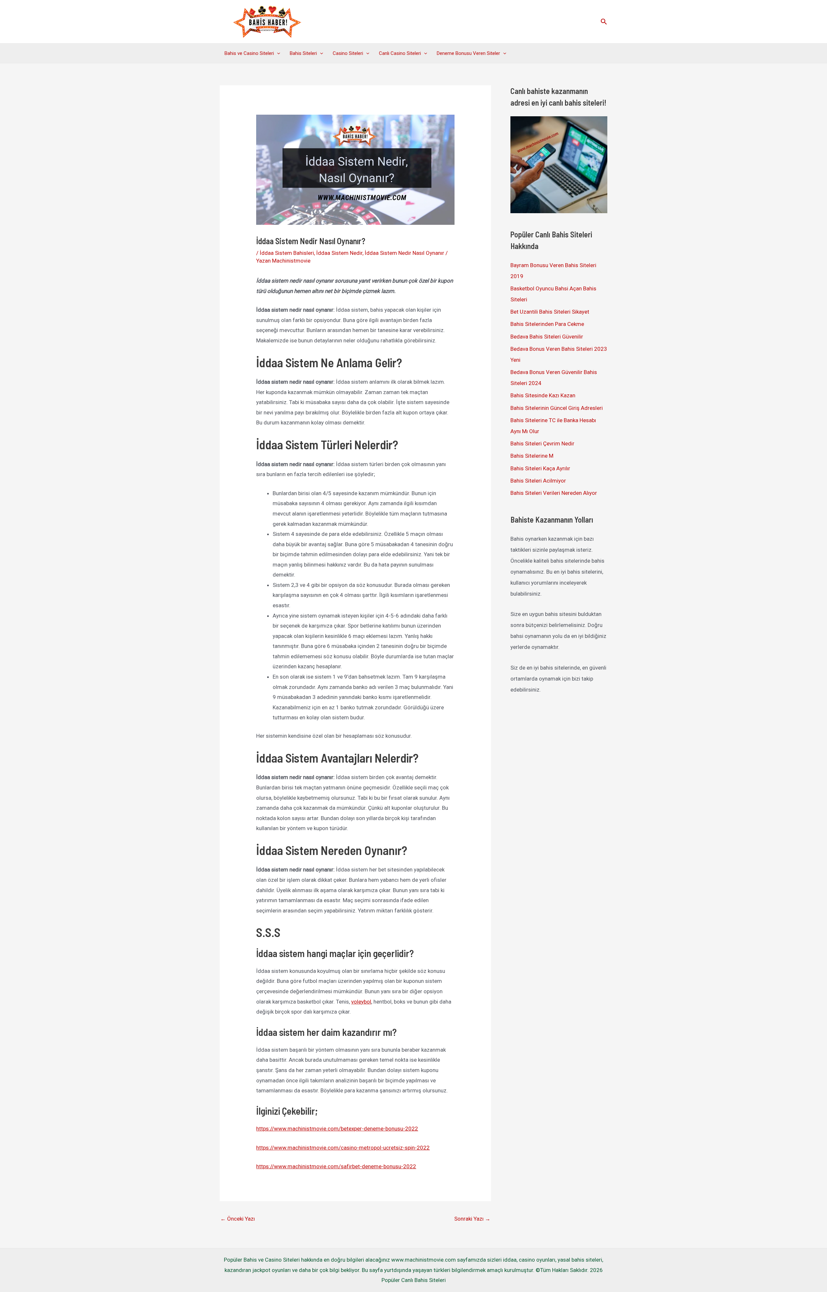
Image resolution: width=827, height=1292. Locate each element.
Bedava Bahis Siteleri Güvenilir (546, 336)
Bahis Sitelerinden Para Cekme (547, 324)
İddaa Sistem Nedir (339, 253)
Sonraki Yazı (472, 1218)
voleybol (361, 1001)
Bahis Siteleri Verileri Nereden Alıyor (553, 493)
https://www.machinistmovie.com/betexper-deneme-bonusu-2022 (337, 1128)
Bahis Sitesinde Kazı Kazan (542, 395)
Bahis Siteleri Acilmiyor (538, 480)
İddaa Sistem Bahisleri (287, 253)
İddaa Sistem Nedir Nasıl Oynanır (404, 253)
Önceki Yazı (237, 1218)
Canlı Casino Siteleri (400, 53)
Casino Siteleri (348, 53)
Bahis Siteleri (303, 53)
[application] (277, 53)
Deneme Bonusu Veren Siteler (468, 53)
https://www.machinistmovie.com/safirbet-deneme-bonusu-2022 (336, 1166)
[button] (604, 21)
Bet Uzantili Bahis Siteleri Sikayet (549, 311)
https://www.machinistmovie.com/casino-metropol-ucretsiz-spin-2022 (343, 1147)
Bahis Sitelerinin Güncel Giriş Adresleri (556, 408)
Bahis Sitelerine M (531, 456)
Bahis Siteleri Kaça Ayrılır (540, 468)
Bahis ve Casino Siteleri (249, 53)
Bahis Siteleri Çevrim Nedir (542, 443)
